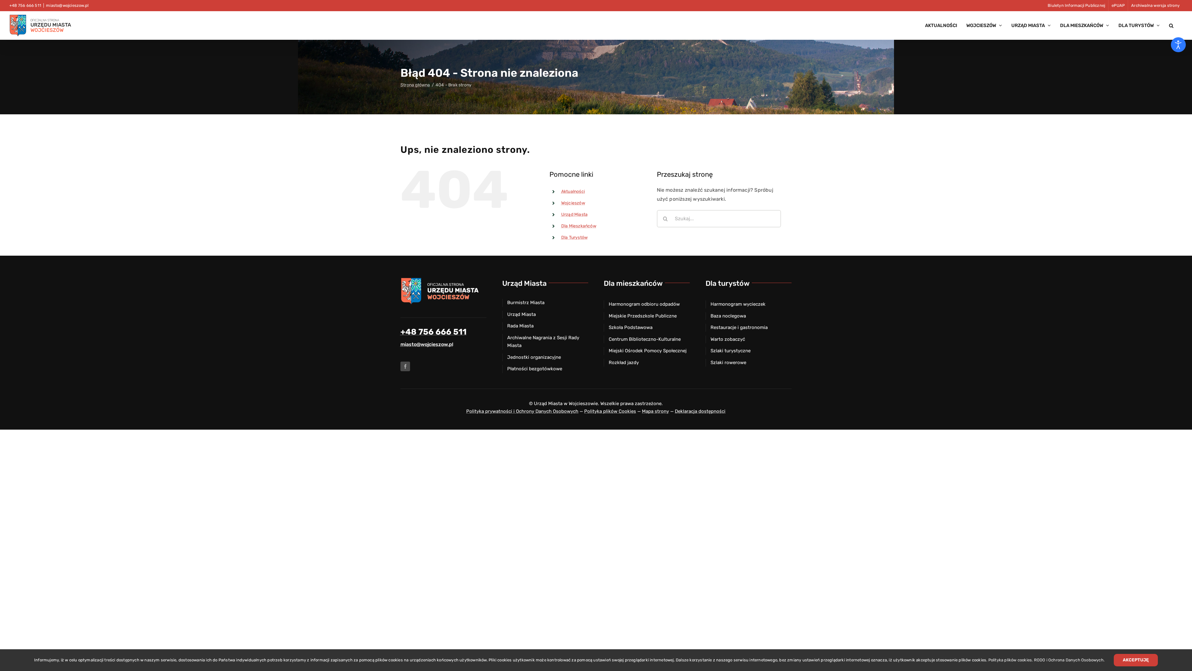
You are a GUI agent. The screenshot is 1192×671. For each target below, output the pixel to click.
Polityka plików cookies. (1010, 660)
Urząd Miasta (574, 214)
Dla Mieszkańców (578, 226)
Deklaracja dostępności (700, 411)
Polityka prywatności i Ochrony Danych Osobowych (522, 411)
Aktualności (573, 191)
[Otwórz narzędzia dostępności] (1178, 44)
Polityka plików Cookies (610, 411)
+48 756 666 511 (433, 332)
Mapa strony (655, 411)
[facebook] (405, 366)
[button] (1171, 25)
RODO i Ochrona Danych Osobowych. (1069, 660)
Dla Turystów (574, 237)
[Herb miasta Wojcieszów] (440, 279)
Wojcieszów (573, 203)
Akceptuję (1136, 660)
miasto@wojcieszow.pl (67, 5)
